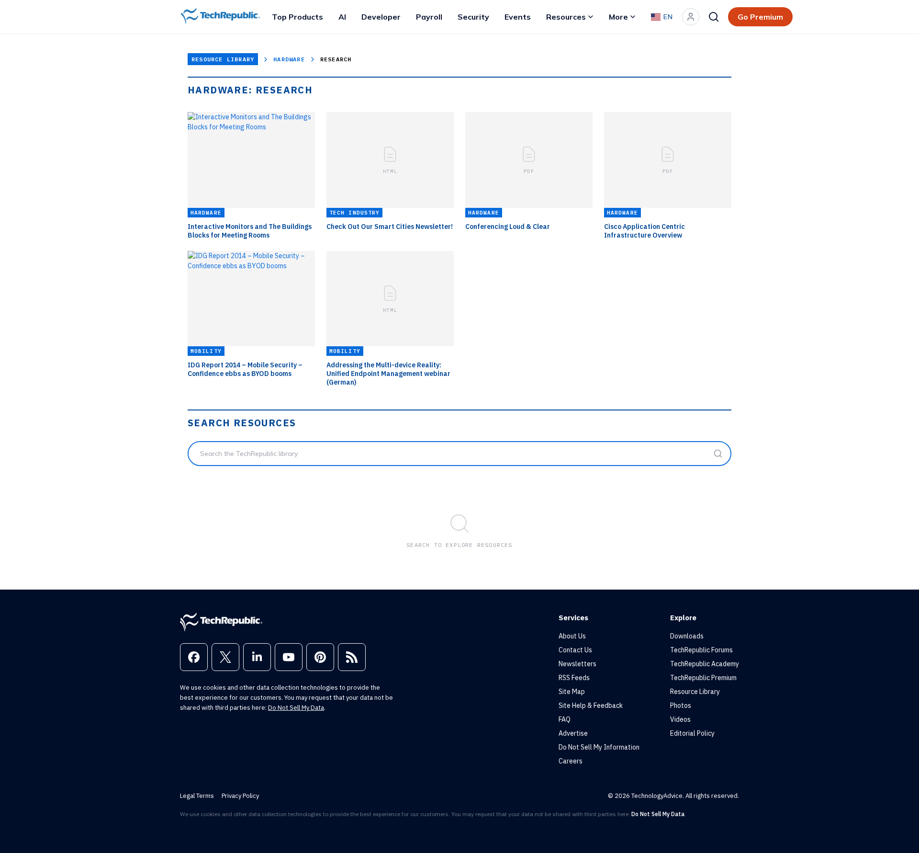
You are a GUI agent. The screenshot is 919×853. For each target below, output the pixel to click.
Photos (680, 705)
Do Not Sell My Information (599, 747)
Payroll (429, 17)
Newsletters (577, 664)
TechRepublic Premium (703, 677)
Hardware (289, 59)
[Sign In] (690, 16)
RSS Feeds (574, 677)
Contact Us (575, 650)
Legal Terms (197, 796)
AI (342, 17)
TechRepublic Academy (704, 664)
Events (517, 17)
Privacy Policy (240, 796)
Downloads (687, 636)
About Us (572, 636)
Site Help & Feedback (591, 705)
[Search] (713, 16)
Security (473, 17)
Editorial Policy (692, 733)
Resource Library (222, 59)
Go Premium (760, 17)
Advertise (573, 733)
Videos (680, 719)
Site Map (572, 691)
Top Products (297, 17)
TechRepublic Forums (701, 650)
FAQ (565, 719)
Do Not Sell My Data (296, 708)
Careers (571, 761)
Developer (381, 17)
